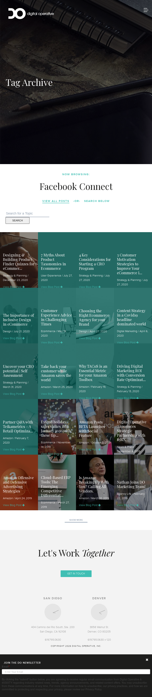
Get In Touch (76, 573)
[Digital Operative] (31, 14)
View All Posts (55, 201)
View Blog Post (12, 287)
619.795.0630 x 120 (99, 639)
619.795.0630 (53, 639)
